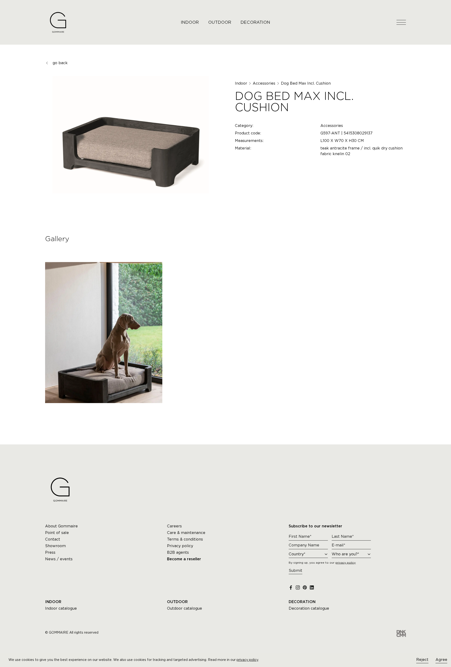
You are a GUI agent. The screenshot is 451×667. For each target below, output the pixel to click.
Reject (422, 659)
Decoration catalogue (309, 608)
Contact (52, 539)
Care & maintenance (186, 532)
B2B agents (178, 552)
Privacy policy (180, 546)
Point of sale (57, 532)
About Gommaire (61, 526)
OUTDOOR (219, 22)
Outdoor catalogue (184, 608)
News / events (59, 559)
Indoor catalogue (61, 608)
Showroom (55, 546)
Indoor (241, 83)
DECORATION (255, 22)
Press (50, 552)
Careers (174, 526)
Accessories (264, 83)
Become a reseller (184, 559)
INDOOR (190, 22)
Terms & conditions (185, 539)
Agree (441, 659)
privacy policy (247, 660)
